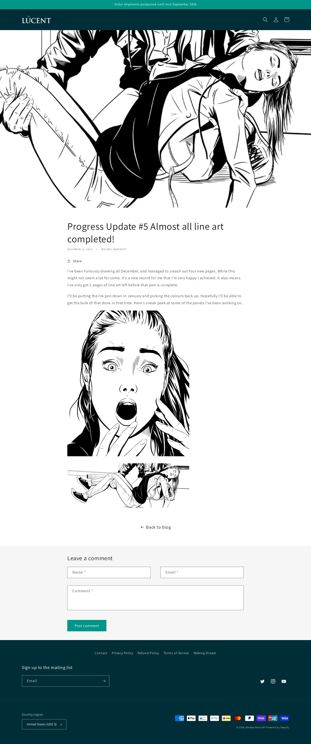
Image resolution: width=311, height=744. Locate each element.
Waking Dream (205, 653)
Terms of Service (176, 653)
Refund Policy (148, 653)
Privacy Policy (122, 653)
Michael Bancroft (255, 727)
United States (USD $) (42, 724)
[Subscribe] (103, 681)
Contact (101, 653)
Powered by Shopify (277, 727)
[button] (265, 19)
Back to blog (158, 527)
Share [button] (77, 261)
